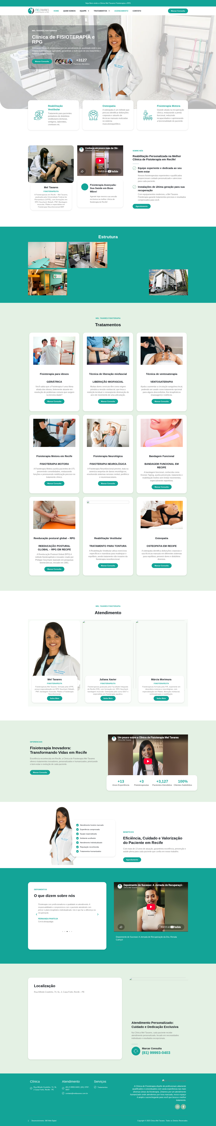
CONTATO (137, 11)
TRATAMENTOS (100, 11)
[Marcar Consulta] (136, 1051)
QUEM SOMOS (69, 11)
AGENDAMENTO (121, 11)
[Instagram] (177, 1106)
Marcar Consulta (152, 1048)
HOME (56, 11)
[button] (36, 914)
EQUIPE (83, 11)
